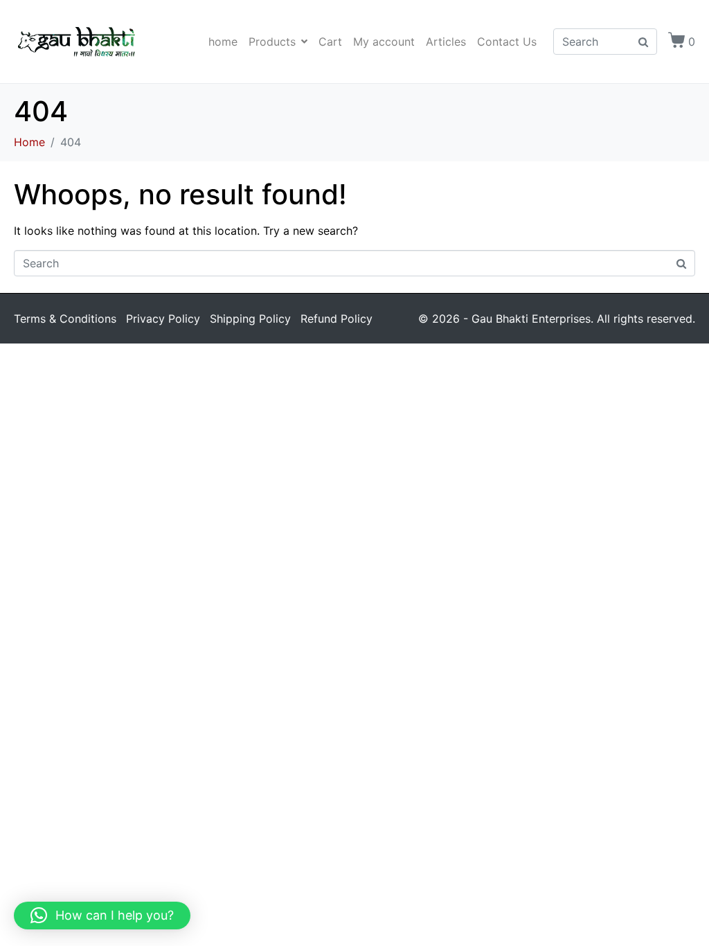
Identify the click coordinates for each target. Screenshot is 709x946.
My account (384, 41)
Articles (446, 41)
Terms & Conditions (65, 318)
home (222, 41)
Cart (330, 41)
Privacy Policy (163, 318)
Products (272, 41)
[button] (102, 915)
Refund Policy (336, 318)
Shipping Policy (250, 318)
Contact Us (507, 41)
